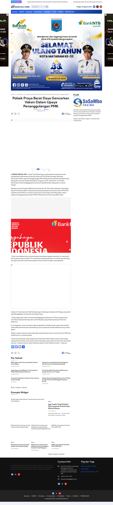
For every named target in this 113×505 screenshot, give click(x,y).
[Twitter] (97, 6)
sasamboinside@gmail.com (69, 479)
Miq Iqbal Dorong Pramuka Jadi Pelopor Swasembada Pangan (79, 2)
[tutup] (7, 15)
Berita (49, 401)
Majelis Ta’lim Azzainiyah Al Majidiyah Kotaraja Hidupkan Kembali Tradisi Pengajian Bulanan (39, 446)
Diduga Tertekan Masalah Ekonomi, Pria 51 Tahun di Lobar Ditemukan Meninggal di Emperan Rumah (56, 379)
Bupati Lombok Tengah (88, 471)
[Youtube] (101, 6)
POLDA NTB (84, 469)
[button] (47, 6)
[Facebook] (94, 6)
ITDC (97, 471)
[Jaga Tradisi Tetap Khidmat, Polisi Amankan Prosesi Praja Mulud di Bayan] (29, 408)
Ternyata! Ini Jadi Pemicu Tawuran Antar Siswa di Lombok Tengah (25, 378)
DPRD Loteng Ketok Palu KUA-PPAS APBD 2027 (60, 445)
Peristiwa (46, 109)
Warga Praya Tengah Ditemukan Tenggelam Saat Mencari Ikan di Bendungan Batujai (55, 363)
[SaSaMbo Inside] (20, 6)
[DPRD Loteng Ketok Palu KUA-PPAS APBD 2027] (61, 431)
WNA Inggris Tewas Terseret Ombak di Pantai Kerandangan (24, 363)
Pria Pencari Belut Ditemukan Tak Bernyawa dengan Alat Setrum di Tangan (55, 371)
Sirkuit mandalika (86, 466)
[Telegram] (18, 114)
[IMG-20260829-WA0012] (56, 90)
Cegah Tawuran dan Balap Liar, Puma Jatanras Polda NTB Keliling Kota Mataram (24, 371)
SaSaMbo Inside (37, 109)
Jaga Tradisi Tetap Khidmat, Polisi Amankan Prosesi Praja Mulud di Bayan (36, 2)
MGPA (94, 466)
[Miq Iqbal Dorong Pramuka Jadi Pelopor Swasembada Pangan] (60, 2)
